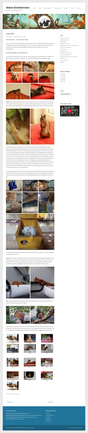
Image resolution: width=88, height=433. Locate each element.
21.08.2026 (62, 76)
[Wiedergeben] (61, 115)
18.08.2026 (62, 79)
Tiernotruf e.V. (63, 51)
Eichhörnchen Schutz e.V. (66, 52)
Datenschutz (48, 419)
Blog (40, 8)
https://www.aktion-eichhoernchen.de (14, 413)
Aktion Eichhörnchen (17, 7)
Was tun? (66, 8)
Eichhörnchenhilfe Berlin (65, 47)
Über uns (79, 8)
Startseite (62, 62)
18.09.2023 (51, 402)
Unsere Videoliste (64, 60)
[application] (69, 111)
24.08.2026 (62, 74)
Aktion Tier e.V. (63, 49)
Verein (72, 8)
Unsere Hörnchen (50, 415)
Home (34, 8)
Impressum (48, 420)
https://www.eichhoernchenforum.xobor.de (15, 415)
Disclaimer (48, 417)
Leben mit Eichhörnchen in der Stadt (68, 56)
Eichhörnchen (17, 393)
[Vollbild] (77, 115)
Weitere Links (63, 58)
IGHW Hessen (63, 41)
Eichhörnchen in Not (65, 38)
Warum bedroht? (47, 8)
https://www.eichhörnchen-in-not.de (14, 417)
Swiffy (24, 36)
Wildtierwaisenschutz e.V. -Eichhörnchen (69, 45)
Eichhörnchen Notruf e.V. (66, 54)
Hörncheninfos (57, 8)
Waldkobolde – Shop (65, 43)
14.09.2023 (10, 34)
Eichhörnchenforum (64, 39)
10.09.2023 (9, 402)
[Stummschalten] (75, 115)
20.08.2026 (62, 77)
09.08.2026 (62, 81)
